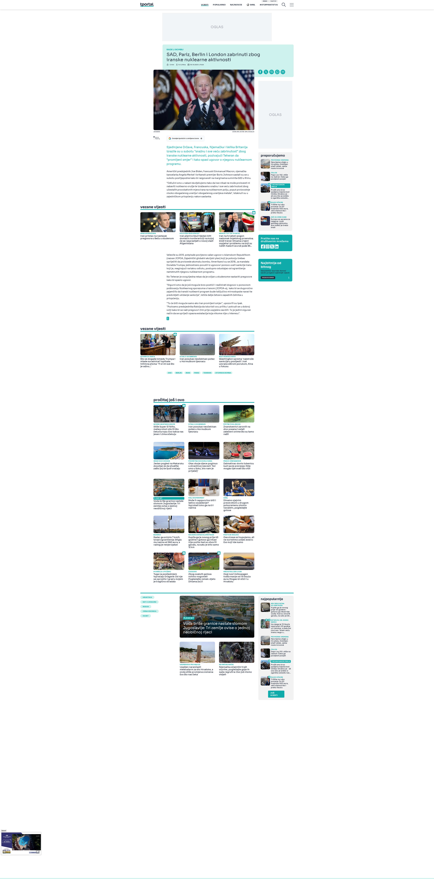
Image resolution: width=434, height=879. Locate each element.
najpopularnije (272, 599)
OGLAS (217, 27)
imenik (265, 1)
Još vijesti (274, 694)
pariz (196, 373)
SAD (170, 373)
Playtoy (273, 1)
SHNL (252, 5)
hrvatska (147, 597)
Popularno (219, 5)
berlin (179, 373)
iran (188, 373)
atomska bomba (223, 373)
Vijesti (204, 5)
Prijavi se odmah (268, 277)
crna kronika (149, 611)
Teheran (207, 373)
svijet (146, 616)
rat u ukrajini (149, 602)
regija (146, 607)
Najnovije (236, 5)
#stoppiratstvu (269, 5)
